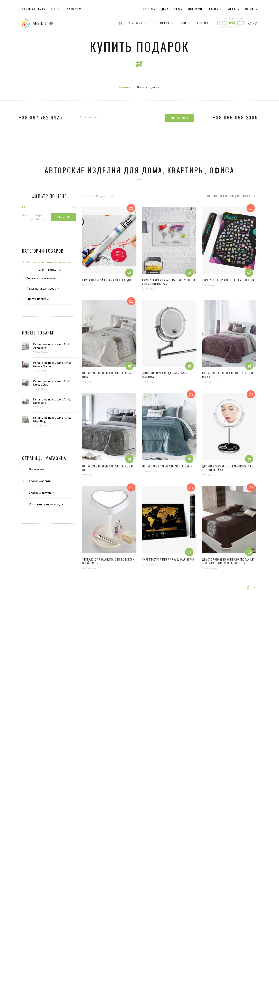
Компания (133, 24)
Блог (181, 24)
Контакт (200, 24)
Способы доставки (41, 492)
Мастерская (74, 9)
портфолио (159, 24)
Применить (65, 217)
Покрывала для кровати (43, 288)
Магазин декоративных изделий (49, 262)
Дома (164, 9)
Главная (124, 87)
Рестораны (215, 9)
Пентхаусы (195, 9)
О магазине (36, 469)
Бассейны (234, 9)
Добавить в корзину (129, 266)
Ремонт (56, 9)
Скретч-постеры (38, 298)
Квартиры (149, 9)
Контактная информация (46, 504)
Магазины (251, 9)
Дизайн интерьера (33, 9)
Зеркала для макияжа (42, 278)
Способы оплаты (40, 481)
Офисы (178, 9)
